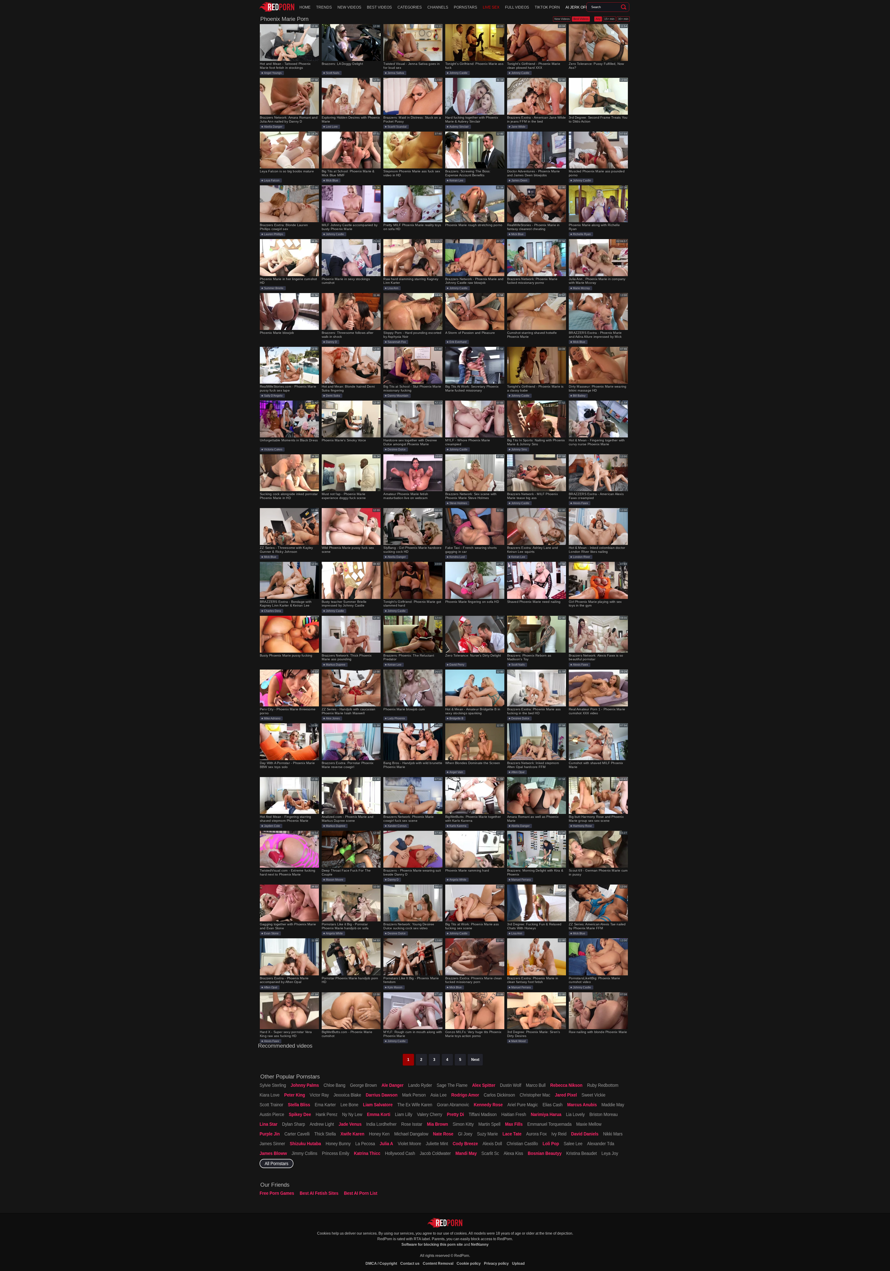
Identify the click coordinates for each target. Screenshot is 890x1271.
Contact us (410, 1263)
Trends (324, 7)
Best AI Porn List (360, 1193)
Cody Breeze (465, 1143)
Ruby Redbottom (602, 1085)
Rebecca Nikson (566, 1085)
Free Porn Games (277, 1193)
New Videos (349, 7)
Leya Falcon (272, 180)
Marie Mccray (581, 288)
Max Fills (514, 1124)
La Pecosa (365, 1143)
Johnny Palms (305, 1085)
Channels (437, 7)
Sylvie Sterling (273, 1085)
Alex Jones (333, 718)
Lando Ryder (420, 1085)
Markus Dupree (335, 664)
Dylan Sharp (293, 1124)
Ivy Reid (558, 1133)
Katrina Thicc (367, 1153)
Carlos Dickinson (499, 1094)
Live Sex (491, 7)
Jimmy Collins (304, 1153)
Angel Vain (456, 772)
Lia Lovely (575, 1114)
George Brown (363, 1085)
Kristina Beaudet (581, 1153)
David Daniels (584, 1133)
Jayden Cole (272, 826)
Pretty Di (455, 1114)
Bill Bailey (579, 395)
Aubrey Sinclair (459, 126)
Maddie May (612, 1104)
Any (598, 19)
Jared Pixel (566, 1094)
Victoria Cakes (273, 449)
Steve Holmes (458, 503)
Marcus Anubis (582, 1104)
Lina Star (268, 1124)
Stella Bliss (299, 1104)
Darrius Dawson (381, 1094)
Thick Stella (325, 1133)
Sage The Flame (452, 1085)
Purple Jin (270, 1133)
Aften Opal (517, 772)
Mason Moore (334, 879)
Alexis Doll (492, 1143)
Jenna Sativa (396, 73)
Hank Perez (326, 1114)
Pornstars (465, 7)
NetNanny (480, 1244)
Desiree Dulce (397, 449)
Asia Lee (438, 1094)
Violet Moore (409, 1143)
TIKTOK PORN (547, 7)
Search (623, 7)
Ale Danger (392, 1085)
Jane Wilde (518, 126)
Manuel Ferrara (521, 879)
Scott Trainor (271, 1104)
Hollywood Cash (400, 1153)
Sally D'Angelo (273, 395)
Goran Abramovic (453, 1104)
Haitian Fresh (513, 1114)
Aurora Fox (536, 1133)
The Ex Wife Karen (414, 1104)
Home (305, 7)
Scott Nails (332, 73)
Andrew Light (322, 1124)
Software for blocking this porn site (432, 1244)
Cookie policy (469, 1263)
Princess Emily (335, 1153)
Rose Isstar (411, 1124)
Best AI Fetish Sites (319, 1193)
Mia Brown (437, 1124)
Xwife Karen (352, 1133)
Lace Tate (511, 1133)
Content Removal (438, 1263)
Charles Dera (272, 611)
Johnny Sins (519, 449)
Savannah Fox (397, 342)
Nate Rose (443, 1133)
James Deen (519, 180)
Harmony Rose (582, 826)
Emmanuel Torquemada (549, 1124)
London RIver (581, 557)
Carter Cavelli (297, 1133)
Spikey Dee (300, 1114)
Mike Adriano (272, 718)
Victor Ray (319, 1094)
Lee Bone (349, 1104)
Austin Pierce (272, 1114)
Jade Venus (350, 1124)
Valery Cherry (429, 1114)
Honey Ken (379, 1133)
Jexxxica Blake (347, 1094)
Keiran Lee (456, 180)
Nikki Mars (613, 1133)
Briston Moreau (603, 1114)
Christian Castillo (522, 1143)
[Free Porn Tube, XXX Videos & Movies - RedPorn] (277, 6)
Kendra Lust (457, 557)
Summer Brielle (273, 288)
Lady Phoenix (396, 718)
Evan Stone (271, 933)
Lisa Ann (393, 288)
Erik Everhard (458, 342)
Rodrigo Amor (465, 1094)
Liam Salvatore (378, 1104)
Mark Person (414, 1094)
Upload (518, 1263)
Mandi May (466, 1153)
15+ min (609, 19)
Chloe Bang (334, 1085)
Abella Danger (273, 126)
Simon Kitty (463, 1124)
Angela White (457, 879)
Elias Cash (553, 1104)
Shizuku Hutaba (305, 1143)
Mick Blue (332, 180)
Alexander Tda (600, 1143)
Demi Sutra (333, 395)
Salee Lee (573, 1143)
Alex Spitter (483, 1085)
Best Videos (379, 7)
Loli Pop (551, 1143)
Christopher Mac (535, 1094)
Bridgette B (456, 718)
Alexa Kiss (513, 1153)
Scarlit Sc (490, 1153)
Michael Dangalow (411, 1133)
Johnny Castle (458, 73)
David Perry (456, 664)
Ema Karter (325, 1104)
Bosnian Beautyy (545, 1153)
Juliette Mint (437, 1143)
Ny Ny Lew (352, 1114)
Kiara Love (270, 1094)
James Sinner (272, 1143)
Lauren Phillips (273, 234)
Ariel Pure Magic (522, 1104)
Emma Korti (378, 1114)
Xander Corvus (397, 826)
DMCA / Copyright (381, 1263)
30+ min (623, 19)
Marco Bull (536, 1085)
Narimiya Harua (546, 1114)
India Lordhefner (381, 1124)
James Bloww (273, 1153)
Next (475, 1060)
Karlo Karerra (457, 826)
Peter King (294, 1094)
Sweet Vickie (593, 1094)
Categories (409, 7)
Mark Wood (518, 1041)
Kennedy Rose (488, 1104)
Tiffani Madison (483, 1114)
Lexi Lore (332, 126)
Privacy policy (496, 1263)
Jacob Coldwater (435, 1153)
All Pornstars (276, 1163)
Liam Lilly (403, 1114)
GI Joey (465, 1133)
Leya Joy (609, 1153)
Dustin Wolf (510, 1085)
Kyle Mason (395, 987)
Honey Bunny (338, 1143)
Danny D (331, 342)
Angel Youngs (273, 73)
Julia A (386, 1143)
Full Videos (517, 7)
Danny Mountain (398, 395)
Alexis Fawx (580, 503)
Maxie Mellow (588, 1124)
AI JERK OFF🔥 (579, 7)
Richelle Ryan (582, 234)
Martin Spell (489, 1124)
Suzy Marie (487, 1133)
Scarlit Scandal (397, 126)
